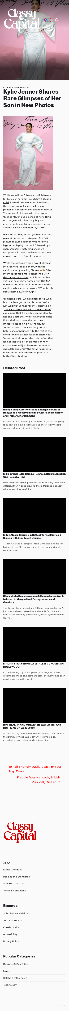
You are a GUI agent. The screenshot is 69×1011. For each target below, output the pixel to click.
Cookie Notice (11, 927)
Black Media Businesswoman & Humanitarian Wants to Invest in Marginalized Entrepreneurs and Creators (33, 599)
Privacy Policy (11, 941)
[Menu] (64, 20)
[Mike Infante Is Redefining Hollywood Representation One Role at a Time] (34, 454)
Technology (10, 984)
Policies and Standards (16, 876)
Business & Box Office (15, 964)
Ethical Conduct (12, 869)
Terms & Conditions (14, 890)
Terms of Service (12, 920)
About (6, 862)
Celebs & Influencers (16, 87)
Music (6, 971)
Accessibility (10, 934)
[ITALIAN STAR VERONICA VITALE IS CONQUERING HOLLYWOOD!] (34, 644)
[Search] (57, 20)
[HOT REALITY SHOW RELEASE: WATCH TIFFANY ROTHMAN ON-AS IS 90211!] (34, 705)
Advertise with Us (13, 883)
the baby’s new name (15, 277)
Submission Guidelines (16, 913)
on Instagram (30, 238)
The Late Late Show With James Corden (27, 309)
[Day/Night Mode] (48, 20)
